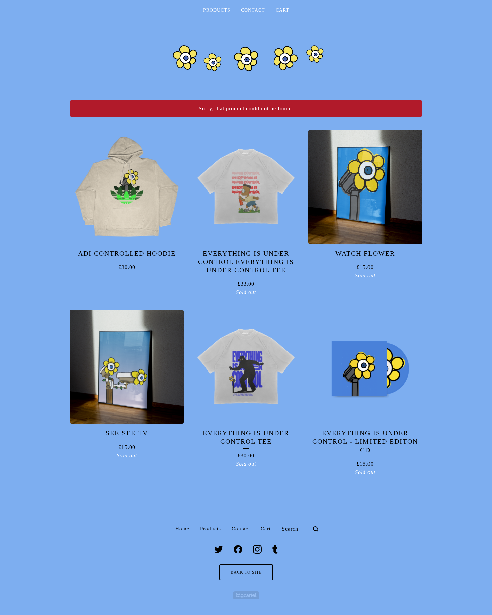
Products (216, 10)
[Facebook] (238, 549)
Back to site (246, 572)
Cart (282, 10)
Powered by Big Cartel (246, 595)
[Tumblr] (275, 549)
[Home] (246, 59)
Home (182, 528)
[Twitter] (218, 549)
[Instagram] (257, 549)
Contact (253, 10)
